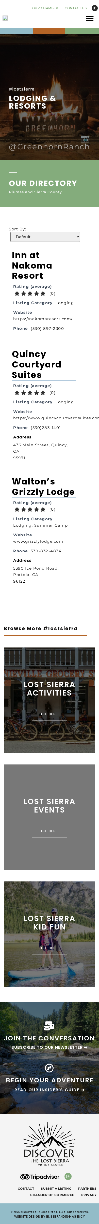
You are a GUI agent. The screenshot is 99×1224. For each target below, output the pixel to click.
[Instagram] (95, 8)
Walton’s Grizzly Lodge (43, 486)
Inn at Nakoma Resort (32, 265)
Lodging (65, 302)
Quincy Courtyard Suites (37, 364)
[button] (90, 18)
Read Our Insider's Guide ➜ (49, 1090)
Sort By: (17, 229)
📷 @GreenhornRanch (49, 142)
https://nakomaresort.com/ (43, 318)
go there (49, 714)
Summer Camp (51, 525)
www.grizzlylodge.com (38, 541)
